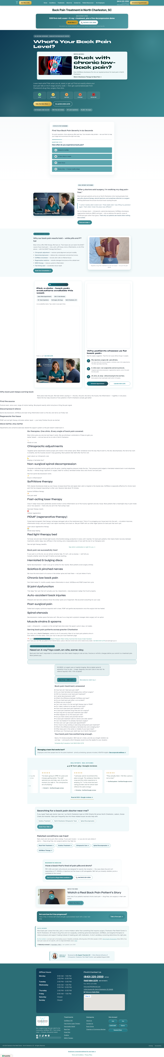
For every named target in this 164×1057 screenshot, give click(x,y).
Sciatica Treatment (45, 821)
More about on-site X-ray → (88, 680)
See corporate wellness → (117, 752)
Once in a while (62, 150)
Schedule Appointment (139, 3)
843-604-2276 (49, 356)
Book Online (90, 1026)
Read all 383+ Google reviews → (82, 797)
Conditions (52, 3)
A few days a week (63, 156)
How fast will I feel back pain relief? (67, 690)
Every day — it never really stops (67, 169)
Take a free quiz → (117, 916)
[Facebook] (37, 1036)
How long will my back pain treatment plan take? (72, 712)
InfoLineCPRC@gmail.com (92, 986)
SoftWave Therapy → (45, 850)
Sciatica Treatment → (65, 845)
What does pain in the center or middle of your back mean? (75, 729)
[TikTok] (43, 1036)
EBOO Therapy (68, 1038)
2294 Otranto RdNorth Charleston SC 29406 (123, 4)
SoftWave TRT (68, 1020)
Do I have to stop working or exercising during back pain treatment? (78, 725)
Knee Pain (67, 1032)
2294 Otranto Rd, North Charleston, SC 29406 (98, 989)
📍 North (30, 639)
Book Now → (72, 22)
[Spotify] (49, 1036)
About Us (69, 3)
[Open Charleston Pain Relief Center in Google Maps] (104, 1002)
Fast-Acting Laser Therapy (72, 1023)
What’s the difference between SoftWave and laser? (72, 698)
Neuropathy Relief (69, 1026)
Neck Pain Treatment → (46, 845)
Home (45, 3)
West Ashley (65, 639)
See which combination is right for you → (82, 547)
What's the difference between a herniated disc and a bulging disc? (78, 727)
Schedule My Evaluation (62, 743)
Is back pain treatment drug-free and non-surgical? (72, 710)
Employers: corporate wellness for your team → (82, 1051)
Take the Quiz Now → (43, 104)
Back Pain (67, 1029)
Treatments (61, 3)
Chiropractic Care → (82, 845)
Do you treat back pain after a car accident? (70, 700)
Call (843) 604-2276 (99, 641)
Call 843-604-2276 (119, 383)
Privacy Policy (88, 1055)
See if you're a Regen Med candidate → (59, 877)
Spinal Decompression (87, 821)
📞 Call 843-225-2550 (88, 22)
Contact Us (77, 3)
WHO (75, 940)
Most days (60, 163)
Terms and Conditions (78, 1055)
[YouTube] (46, 1036)
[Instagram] (40, 1036)
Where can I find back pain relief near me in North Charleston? (76, 731)
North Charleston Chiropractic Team (65, 821)
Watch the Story (75, 903)
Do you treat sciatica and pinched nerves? (69, 716)
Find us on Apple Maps (92, 992)
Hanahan (89, 639)
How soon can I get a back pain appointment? (71, 723)
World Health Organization (109, 939)
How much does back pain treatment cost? (70, 708)
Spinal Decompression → (101, 845)
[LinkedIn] (48, 1038)
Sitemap (151, 1045)
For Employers (100, 3)
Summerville (73, 639)
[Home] (17, 3)
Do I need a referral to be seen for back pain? (70, 706)
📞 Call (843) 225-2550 (83, 877)
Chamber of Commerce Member (96, 1029)
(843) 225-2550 (123, 1)
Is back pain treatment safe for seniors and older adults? (74, 719)
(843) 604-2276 (91, 981)
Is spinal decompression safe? (65, 696)
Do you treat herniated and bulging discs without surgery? (75, 692)
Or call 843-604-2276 (62, 104)
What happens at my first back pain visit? (69, 714)
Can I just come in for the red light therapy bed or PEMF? (74, 704)
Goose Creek (82, 639)
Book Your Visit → (45, 827)
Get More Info (25, 3)
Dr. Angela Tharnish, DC (83, 955)
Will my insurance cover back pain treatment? (71, 694)
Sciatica (66, 1035)
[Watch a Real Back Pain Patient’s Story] (51, 896)
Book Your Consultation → (43, 270)
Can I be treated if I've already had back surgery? (72, 721)
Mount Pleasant (56, 639)
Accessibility (158, 1045)
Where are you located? (63, 702)
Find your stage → (84, 222)
